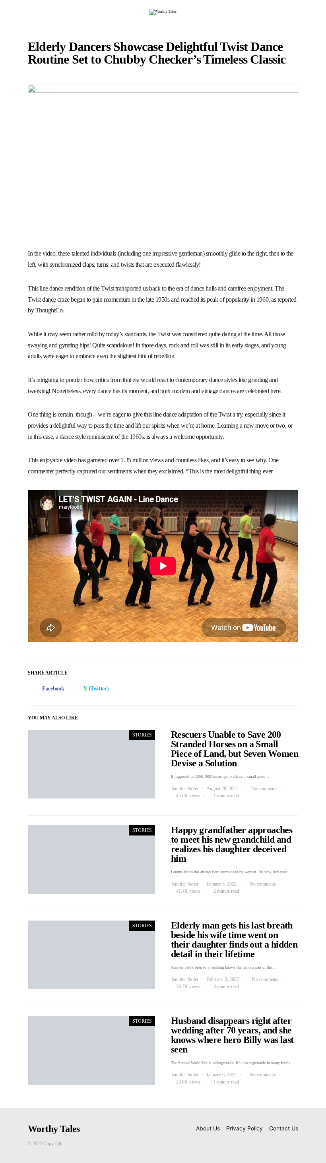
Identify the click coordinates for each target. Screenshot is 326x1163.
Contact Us (283, 1128)
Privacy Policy (244, 1128)
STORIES (142, 735)
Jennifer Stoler (184, 788)
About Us (208, 1128)
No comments (264, 788)
